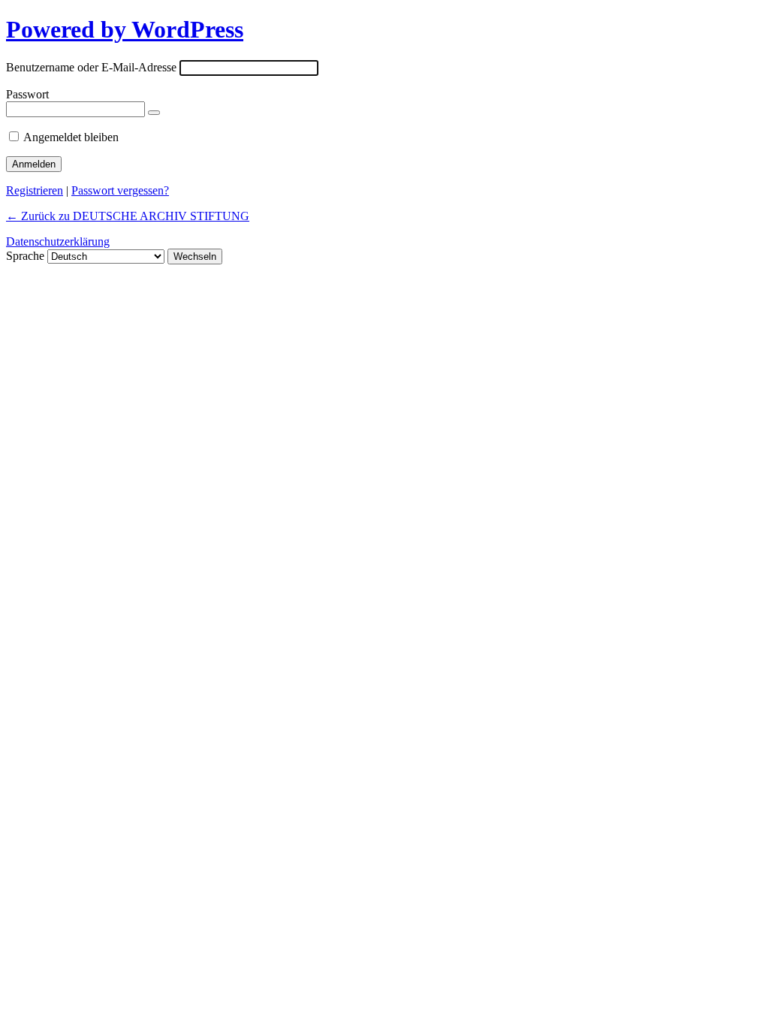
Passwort (27, 94)
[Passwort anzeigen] (154, 112)
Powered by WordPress (124, 29)
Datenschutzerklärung (58, 241)
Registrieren (34, 190)
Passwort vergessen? (120, 190)
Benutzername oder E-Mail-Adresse (91, 67)
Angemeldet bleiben (71, 137)
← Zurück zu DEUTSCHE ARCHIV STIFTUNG (127, 216)
